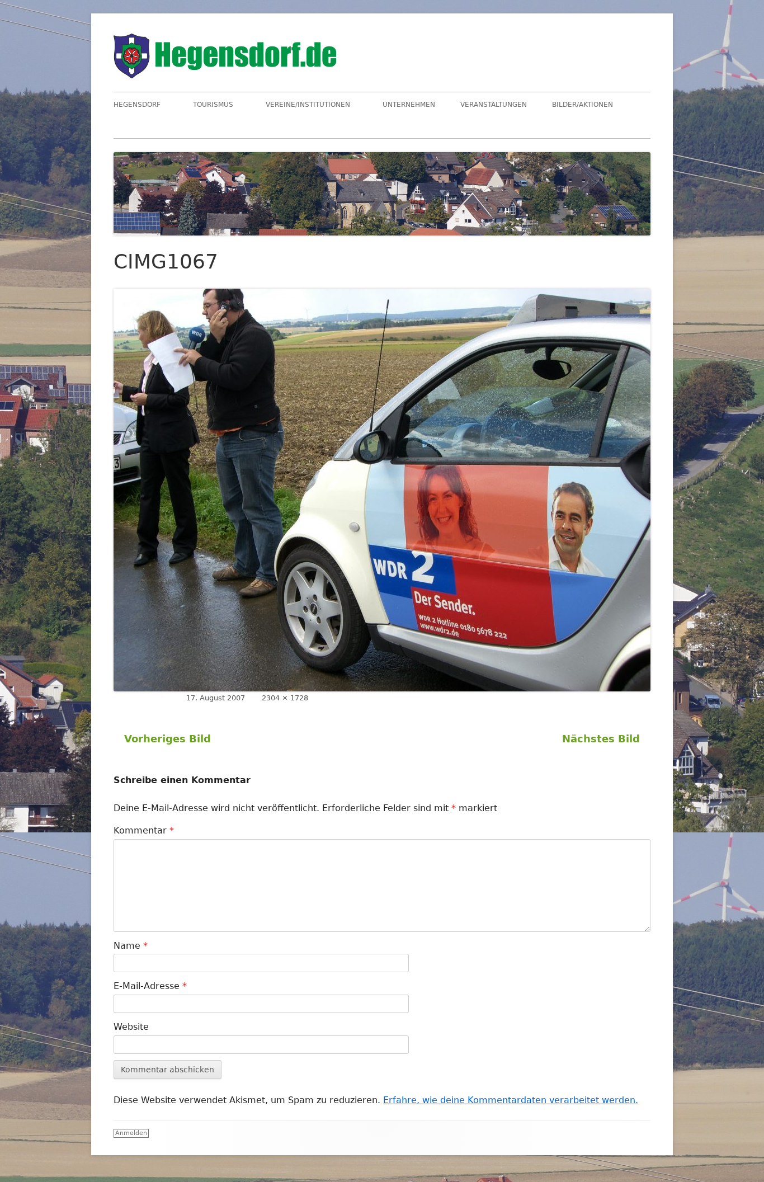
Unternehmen (409, 105)
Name (131, 945)
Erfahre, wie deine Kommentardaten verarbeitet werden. (510, 1100)
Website (131, 1026)
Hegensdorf (137, 105)
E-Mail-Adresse (150, 986)
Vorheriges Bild (167, 739)
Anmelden (131, 1133)
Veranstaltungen (493, 105)
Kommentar (144, 830)
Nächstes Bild (601, 739)
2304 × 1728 (285, 698)
